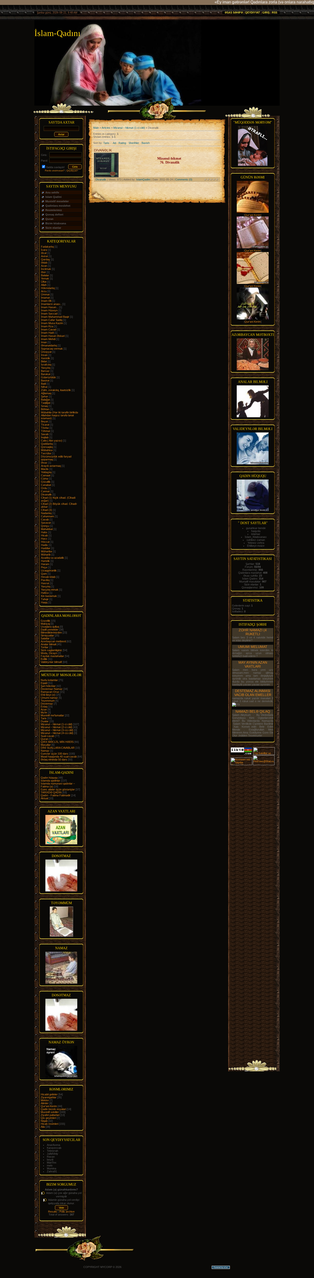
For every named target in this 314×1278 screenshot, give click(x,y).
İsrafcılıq (46, 364)
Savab (45, 434)
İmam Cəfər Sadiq (51, 319)
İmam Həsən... (49, 307)
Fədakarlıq (47, 246)
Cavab (45, 519)
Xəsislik (45, 358)
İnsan (44, 355)
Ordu (44, 488)
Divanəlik (46, 494)
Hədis (44, 545)
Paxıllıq (45, 580)
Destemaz (47, 703)
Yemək (45, 278)
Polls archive (67, 1211)
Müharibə (46, 551)
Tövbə (45, 427)
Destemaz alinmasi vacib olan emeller (252, 693)
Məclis (45, 469)
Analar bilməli (48, 644)
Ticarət (45, 424)
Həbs (44, 532)
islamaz (255, 533)
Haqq (44, 602)
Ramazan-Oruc (50, 691)
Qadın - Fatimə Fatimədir (55, 795)
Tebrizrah (52, 1150)
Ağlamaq (46, 393)
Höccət (45, 541)
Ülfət (43, 281)
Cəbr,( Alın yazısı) (51, 440)
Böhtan (45, 409)
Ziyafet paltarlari (50, 1115)
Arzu (44, 291)
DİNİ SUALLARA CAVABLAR (58, 747)
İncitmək (46, 268)
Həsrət (45, 583)
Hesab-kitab (48, 576)
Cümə (44, 478)
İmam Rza (47, 326)
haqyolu (256, 531)
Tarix (44, 718)
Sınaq (44, 406)
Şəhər (44, 396)
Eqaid (44, 683)
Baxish (146, 142)
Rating (122, 142)
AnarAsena (53, 1144)
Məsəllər (46, 744)
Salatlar (45, 638)
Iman (44, 342)
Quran (44, 738)
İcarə (44, 249)
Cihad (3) (46, 509)
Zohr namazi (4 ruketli (253, 632)
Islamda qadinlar (50, 780)
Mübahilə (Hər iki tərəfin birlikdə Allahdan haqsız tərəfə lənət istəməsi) (59, 415)
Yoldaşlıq (46, 472)
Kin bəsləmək (49, 596)
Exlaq (44, 706)
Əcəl (43, 253)
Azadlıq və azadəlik (52, 557)
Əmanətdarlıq (49, 345)
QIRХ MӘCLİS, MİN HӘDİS (57, 741)
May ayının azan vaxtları (252, 664)
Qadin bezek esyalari (53, 1109)
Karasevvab (54, 1147)
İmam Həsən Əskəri (53, 335)
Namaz (45, 750)
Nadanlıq (46, 513)
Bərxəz (45, 370)
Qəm (44, 573)
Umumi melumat (252, 647)
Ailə (43, 1126)
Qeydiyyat (252, 12)
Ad (114, 142)
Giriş (266, 12)
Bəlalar (45, 275)
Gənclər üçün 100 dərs (54, 753)
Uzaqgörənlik (49, 570)
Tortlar (44, 647)
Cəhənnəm (47, 516)
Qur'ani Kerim (49, 1106)
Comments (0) (183, 179)
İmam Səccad (49, 313)
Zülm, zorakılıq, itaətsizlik (56, 390)
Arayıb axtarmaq (51, 465)
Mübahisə (46, 450)
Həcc (44, 538)
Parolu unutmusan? (55, 170)
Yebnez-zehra (256, 542)
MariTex (51, 1162)
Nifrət (44, 386)
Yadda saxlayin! (55, 167)
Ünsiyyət (46, 351)
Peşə (44, 567)
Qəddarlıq (47, 443)
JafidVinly (52, 1153)
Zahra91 (52, 1171)
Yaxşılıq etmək (49, 589)
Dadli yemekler (49, 629)
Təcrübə (46, 453)
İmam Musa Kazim (52, 323)
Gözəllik (46, 481)
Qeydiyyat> (72, 170)
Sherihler (134, 142)
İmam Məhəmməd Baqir (55, 316)
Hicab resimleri (49, 1123)
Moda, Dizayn (49, 653)
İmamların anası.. (51, 304)
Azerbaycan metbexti (53, 641)
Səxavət (46, 522)
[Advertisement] (253, 839)
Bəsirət (45, 380)
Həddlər (45, 548)
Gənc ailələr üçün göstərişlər (58, 789)
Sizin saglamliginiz (51, 650)
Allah (44, 284)
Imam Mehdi (48, 339)
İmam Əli (46, 300)
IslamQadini (143, 179)
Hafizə (45, 592)
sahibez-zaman (256, 539)
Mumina (51, 1168)
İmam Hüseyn (49, 310)
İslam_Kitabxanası (256, 536)
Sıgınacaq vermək (52, 348)
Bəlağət (45, 399)
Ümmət (45, 294)
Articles (106, 127)
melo (49, 1165)
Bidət (44, 361)
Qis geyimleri (48, 1117)
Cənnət (45, 491)
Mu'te (44, 712)
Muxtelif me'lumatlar (52, 715)
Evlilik (44, 659)
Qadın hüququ (49, 777)
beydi (50, 1159)
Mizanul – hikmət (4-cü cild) (57, 733)
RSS (274, 12)
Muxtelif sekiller (50, 1112)
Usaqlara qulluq (50, 626)
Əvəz (44, 462)
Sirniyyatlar (47, 635)
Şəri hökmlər (48, 685)
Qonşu (45, 525)
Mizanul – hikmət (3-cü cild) (57, 730)
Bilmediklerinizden (51, 632)
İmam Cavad (48, 329)
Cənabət (46, 484)
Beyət (44, 421)
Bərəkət (45, 374)
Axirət (44, 256)
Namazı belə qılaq (253, 711)
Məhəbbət (47, 529)
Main (96, 127)
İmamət (45, 297)
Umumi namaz (49, 697)
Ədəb (44, 262)
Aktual (44, 798)
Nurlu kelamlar (49, 680)
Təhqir (45, 599)
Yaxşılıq (45, 367)
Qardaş (45, 259)
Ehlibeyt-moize (255, 545)
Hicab (44, 535)
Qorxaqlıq (47, 446)
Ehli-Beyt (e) (48, 694)
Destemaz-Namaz (52, 688)
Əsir (43, 272)
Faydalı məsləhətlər (52, 656)
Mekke (45, 1100)
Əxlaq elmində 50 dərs (54, 759)
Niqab (44, 1120)
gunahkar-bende (256, 528)
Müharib (46, 554)
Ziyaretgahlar (48, 1097)
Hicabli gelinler (49, 1094)
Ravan (51, 1156)
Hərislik (45, 560)
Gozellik (45, 620)
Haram (45, 564)
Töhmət (45, 431)
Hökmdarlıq (48, 288)
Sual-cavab (47, 735)
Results (52, 1211)
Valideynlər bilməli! (51, 661)
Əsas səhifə (234, 12)
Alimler (45, 1103)
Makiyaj (45, 623)
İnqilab (45, 437)
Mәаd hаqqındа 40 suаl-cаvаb (59, 756)
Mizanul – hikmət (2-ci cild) (56, 727)
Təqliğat (45, 402)
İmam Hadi (47, 332)
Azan (44, 265)
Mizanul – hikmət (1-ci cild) (56, 724)
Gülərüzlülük (48, 377)
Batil (43, 383)
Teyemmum (48, 700)
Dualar (45, 721)
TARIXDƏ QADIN (51, 792)
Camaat (45, 475)
